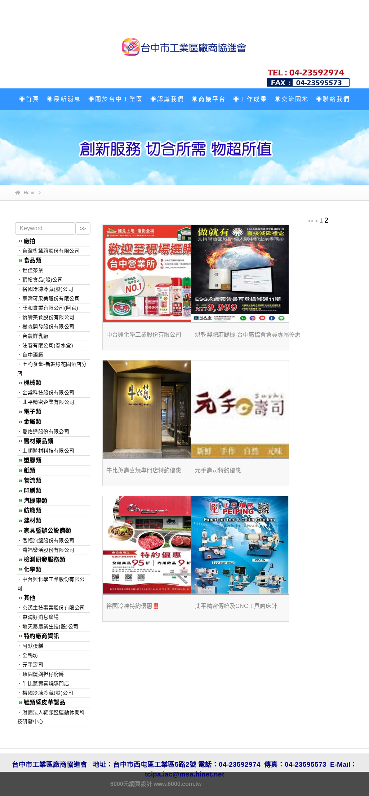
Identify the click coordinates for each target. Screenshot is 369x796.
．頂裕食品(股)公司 (40, 280)
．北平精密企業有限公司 (46, 402)
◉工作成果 (250, 99)
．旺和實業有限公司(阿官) (47, 308)
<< (311, 221)
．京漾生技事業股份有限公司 (51, 608)
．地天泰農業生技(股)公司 (47, 626)
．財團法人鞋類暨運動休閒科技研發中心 (51, 716)
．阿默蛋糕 (30, 646)
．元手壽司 (30, 665)
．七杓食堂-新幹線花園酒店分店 (52, 368)
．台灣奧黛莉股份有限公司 (48, 251)
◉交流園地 (292, 99)
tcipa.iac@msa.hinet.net (184, 774)
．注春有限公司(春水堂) (45, 345)
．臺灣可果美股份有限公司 (48, 298)
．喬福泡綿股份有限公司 (46, 540)
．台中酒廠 (30, 355)
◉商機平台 (209, 99)
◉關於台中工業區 (115, 99)
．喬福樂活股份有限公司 (46, 550)
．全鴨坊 (27, 655)
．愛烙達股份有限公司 (43, 431)
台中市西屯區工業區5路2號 (155, 764)
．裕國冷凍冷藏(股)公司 (45, 289)
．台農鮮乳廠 (33, 336)
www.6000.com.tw (177, 784)
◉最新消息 (64, 99)
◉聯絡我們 (333, 99)
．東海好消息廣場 (38, 617)
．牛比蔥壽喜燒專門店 (43, 683)
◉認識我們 (167, 99)
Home (30, 192)
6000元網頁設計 (131, 784)
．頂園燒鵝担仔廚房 (40, 674)
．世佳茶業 (30, 270)
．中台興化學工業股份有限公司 (51, 583)
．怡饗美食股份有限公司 (46, 317)
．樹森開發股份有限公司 (46, 326)
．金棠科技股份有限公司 (46, 392)
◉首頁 (29, 99)
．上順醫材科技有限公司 (46, 451)
